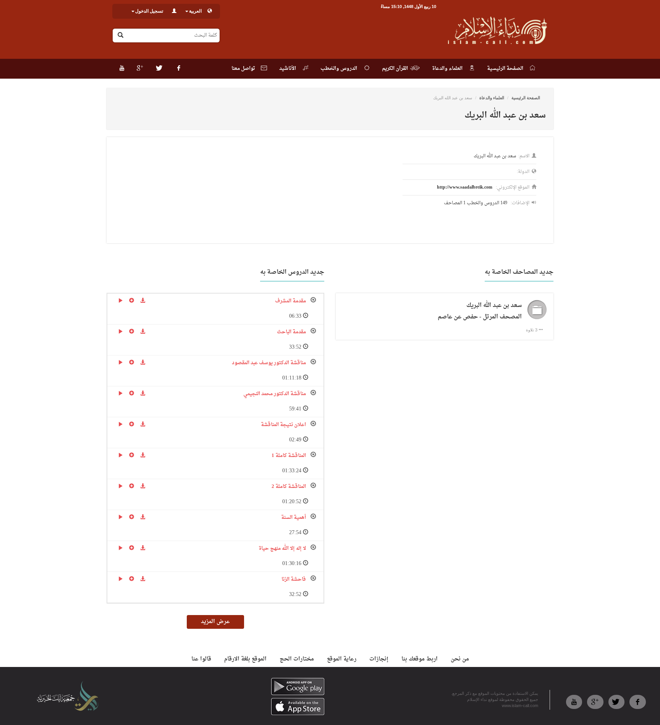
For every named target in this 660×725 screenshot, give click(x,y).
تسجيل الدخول (149, 11)
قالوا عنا (201, 659)
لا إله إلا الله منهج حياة (282, 548)
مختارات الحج (297, 659)
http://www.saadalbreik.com (464, 187)
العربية (195, 11)
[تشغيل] (120, 301)
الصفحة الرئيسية (525, 97)
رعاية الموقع (341, 659)
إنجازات (378, 659)
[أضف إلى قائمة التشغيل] (131, 301)
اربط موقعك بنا (419, 659)
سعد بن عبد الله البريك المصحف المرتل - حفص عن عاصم (480, 311)
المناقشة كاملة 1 (289, 455)
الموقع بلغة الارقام (245, 659)
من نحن (460, 659)
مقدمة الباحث (291, 332)
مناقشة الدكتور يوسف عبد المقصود (269, 363)
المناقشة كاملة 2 (289, 486)
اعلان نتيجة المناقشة (283, 425)
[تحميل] (142, 301)
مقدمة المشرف (290, 301)
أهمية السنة (293, 517)
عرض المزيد (215, 622)
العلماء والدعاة (491, 97)
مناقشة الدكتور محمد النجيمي (274, 394)
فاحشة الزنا (293, 579)
